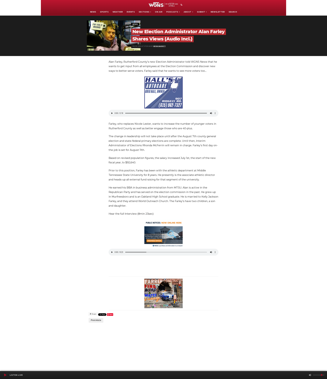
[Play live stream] (5, 375)
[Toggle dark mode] (181, 5)
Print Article (96, 320)
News (93, 12)
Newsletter (218, 12)
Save (111, 314)
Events (131, 12)
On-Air (158, 12)
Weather (118, 12)
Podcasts (172, 12)
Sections (144, 12)
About (187, 12)
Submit (201, 12)
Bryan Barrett (159, 46)
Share (93, 314)
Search (233, 12)
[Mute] (310, 375)
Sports (104, 12)
